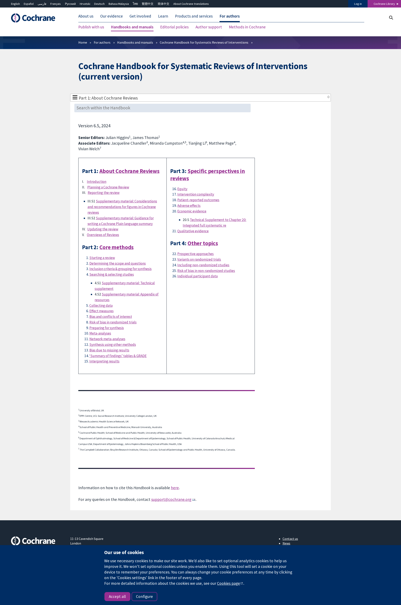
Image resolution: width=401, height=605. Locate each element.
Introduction (96, 181)
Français (55, 4)
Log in (358, 4)
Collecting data (101, 305)
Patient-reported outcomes (198, 200)
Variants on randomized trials (199, 259)
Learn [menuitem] (163, 16)
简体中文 (163, 4)
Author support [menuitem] (208, 27)
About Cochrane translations (191, 4)
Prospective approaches (195, 253)
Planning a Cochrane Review (108, 187)
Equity (182, 189)
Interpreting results (104, 361)
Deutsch (99, 4)
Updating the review (102, 229)
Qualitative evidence (193, 231)
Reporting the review (103, 192)
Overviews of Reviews (103, 234)
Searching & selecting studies (111, 274)
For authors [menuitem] (230, 16)
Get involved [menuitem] (140, 16)
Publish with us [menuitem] (91, 27)
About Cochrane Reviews (129, 171)
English (15, 4)
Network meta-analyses (107, 339)
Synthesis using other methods (112, 344)
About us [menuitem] (85, 16)
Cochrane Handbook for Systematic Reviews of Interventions (204, 42)
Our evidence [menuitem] (111, 16)
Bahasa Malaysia (119, 4)
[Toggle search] (391, 18)
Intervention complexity (195, 194)
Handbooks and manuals (135, 42)
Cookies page (228, 583)
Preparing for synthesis (106, 328)
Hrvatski (85, 4)
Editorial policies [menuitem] (174, 27)
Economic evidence (191, 211)
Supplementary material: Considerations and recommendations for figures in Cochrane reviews (122, 207)
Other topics (203, 243)
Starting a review (102, 257)
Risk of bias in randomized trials (113, 322)
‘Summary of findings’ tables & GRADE (118, 356)
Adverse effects (188, 205)
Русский (70, 4)
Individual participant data (197, 276)
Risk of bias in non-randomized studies (206, 270)
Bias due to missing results (109, 350)
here (175, 487)
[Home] (37, 18)
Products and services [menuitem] (194, 16)
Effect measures (101, 311)
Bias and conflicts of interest (110, 316)
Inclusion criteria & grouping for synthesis (120, 269)
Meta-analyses (100, 333)
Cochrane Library (384, 4)
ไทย (135, 4)
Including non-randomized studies (203, 265)
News (286, 543)
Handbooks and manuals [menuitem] (132, 27)
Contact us (290, 539)
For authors (102, 42)
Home (82, 42)
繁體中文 (148, 4)
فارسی (42, 4)
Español (29, 4)
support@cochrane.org (171, 499)
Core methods (116, 247)
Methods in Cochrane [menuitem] (247, 27)
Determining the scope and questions (117, 263)
